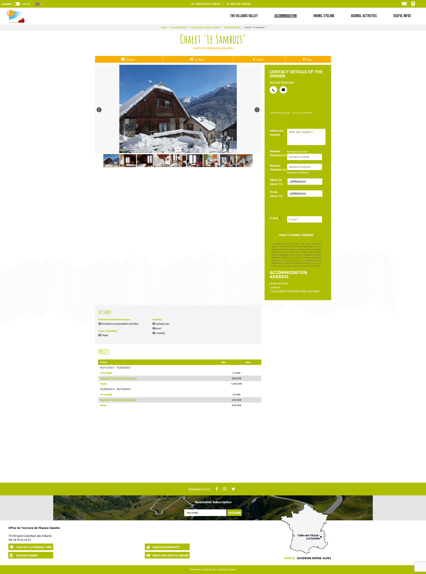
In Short (199, 59)
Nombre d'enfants (298, 172)
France (289, 558)
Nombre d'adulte (297, 151)
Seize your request (277, 132)
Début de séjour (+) (276, 181)
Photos (130, 59)
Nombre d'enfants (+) (278, 167)
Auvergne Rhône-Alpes (314, 558)
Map (309, 59)
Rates (260, 59)
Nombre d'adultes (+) (278, 153)
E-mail (275, 218)
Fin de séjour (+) (276, 193)
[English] (39, 4)
